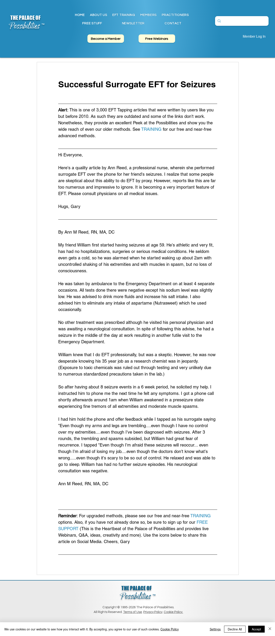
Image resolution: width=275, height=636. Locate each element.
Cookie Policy (169, 629)
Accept (256, 629)
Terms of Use (132, 612)
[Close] (269, 629)
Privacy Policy (152, 612)
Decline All (235, 629)
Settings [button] (215, 629)
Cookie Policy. (173, 612)
